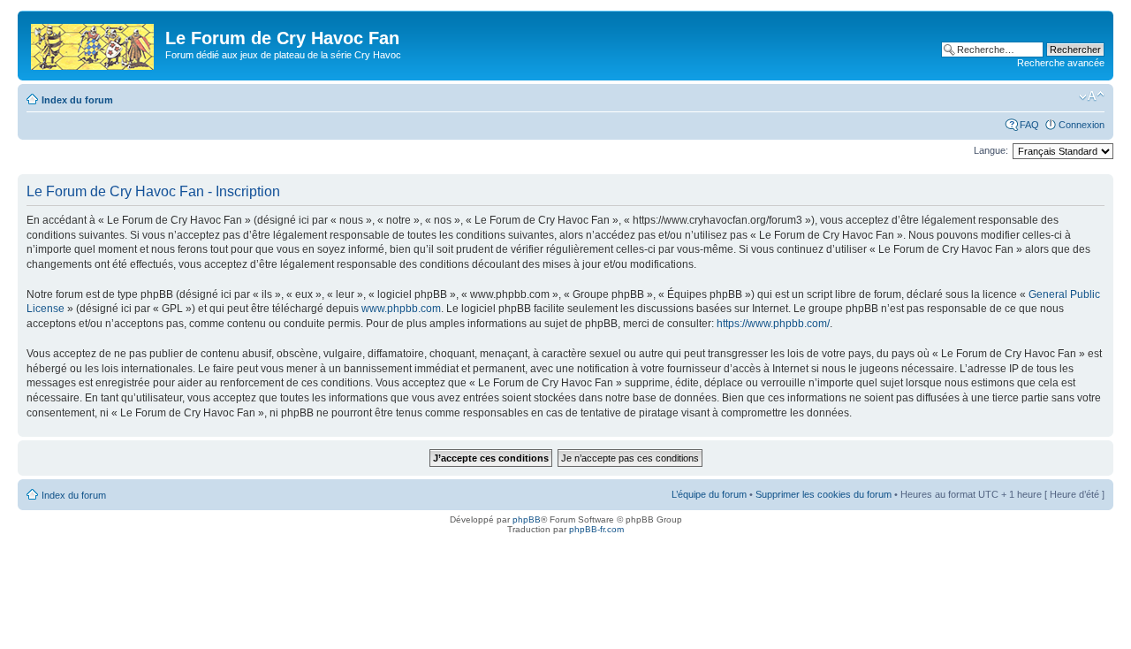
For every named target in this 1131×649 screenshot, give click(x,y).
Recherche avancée (1060, 62)
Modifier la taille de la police (1091, 96)
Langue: (991, 150)
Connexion (1081, 124)
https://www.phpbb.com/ (773, 323)
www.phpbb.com (401, 308)
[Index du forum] (93, 43)
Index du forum (77, 100)
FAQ (1029, 124)
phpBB (526, 519)
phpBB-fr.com (596, 529)
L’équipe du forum (709, 494)
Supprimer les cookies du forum (823, 494)
